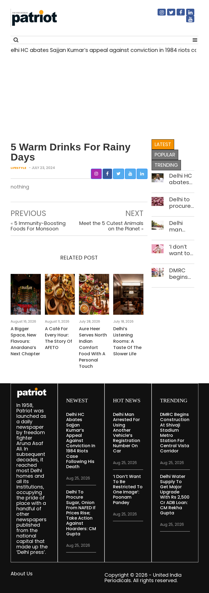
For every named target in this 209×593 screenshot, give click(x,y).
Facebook (177, 14)
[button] (96, 174)
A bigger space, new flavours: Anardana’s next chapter (25, 341)
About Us (22, 573)
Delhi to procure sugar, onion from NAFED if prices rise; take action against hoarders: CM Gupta (181, 202)
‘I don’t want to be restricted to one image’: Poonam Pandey (181, 250)
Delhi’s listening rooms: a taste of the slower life (127, 341)
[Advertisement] (102, 95)
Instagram (158, 14)
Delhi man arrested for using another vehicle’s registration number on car (181, 226)
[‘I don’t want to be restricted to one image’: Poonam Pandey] (158, 248)
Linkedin (187, 14)
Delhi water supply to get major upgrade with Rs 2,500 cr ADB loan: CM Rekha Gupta (174, 494)
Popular (165, 154)
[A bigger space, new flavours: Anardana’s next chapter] (26, 296)
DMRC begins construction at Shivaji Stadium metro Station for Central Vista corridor (181, 273)
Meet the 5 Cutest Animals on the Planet (111, 226)
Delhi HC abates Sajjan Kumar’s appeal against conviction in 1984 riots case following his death (181, 179)
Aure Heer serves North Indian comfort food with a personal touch (93, 347)
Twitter (168, 14)
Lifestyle (18, 168)
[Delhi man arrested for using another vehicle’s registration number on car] (158, 224)
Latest (163, 144)
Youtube (187, 21)
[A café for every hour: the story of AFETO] (60, 296)
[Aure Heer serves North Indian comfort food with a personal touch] (94, 296)
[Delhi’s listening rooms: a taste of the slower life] (128, 296)
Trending (166, 165)
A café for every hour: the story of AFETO (58, 338)
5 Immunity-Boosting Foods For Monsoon (38, 226)
